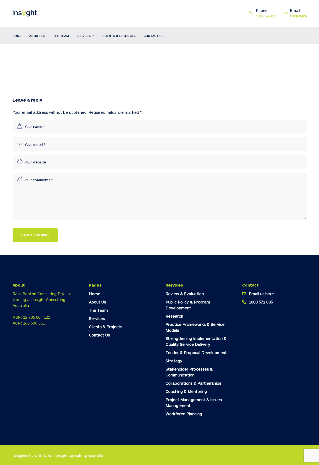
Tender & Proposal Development (196, 352)
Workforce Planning (184, 413)
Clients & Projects (119, 36)
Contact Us (154, 36)
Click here (298, 16)
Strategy (174, 360)
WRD (38, 455)
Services (84, 36)
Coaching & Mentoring (186, 391)
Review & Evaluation (185, 293)
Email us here (261, 293)
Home (17, 36)
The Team (61, 36)
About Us (37, 36)
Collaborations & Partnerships (193, 383)
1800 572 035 (266, 16)
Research (174, 316)
